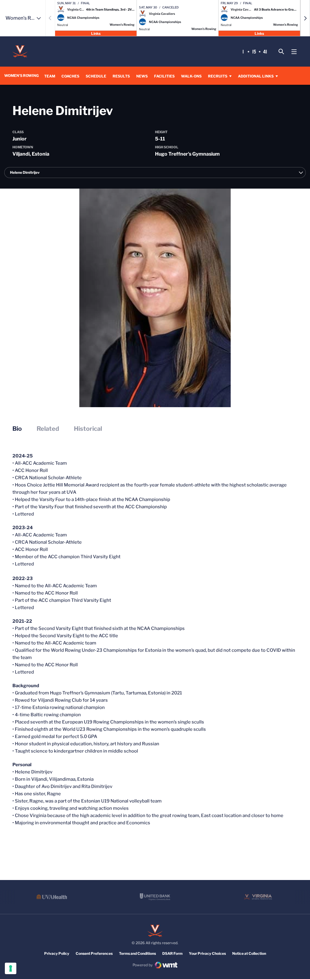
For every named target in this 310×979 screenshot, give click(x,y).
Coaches (70, 76)
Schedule (96, 76)
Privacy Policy (56, 953)
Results (121, 76)
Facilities (164, 76)
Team (49, 76)
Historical (88, 428)
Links (96, 33)
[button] (305, 18)
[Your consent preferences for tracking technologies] (10, 968)
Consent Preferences (94, 953)
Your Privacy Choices (207, 953)
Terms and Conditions (137, 953)
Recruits (217, 76)
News (142, 76)
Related (48, 428)
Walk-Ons (191, 76)
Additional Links (256, 76)
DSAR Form (172, 953)
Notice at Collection (249, 953)
